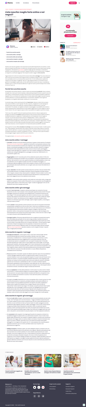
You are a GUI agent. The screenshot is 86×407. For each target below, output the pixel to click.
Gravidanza (11, 9)
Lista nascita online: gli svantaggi (14, 56)
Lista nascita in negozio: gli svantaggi (15, 61)
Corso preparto (52, 386)
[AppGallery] (43, 387)
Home (7, 9)
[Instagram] (38, 396)
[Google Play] (38, 387)
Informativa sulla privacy (71, 393)
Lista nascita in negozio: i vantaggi (14, 59)
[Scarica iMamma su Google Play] (40, 47)
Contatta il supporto (70, 386)
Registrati (72, 3)
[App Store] (34, 387)
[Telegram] (43, 396)
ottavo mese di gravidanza (14, 227)
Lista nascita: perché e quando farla (22, 136)
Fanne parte (70, 35)
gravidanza (21, 69)
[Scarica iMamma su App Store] (33, 47)
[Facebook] (34, 396)
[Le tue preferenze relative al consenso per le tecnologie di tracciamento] (84, 405)
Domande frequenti (70, 388)
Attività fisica (52, 388)
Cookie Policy (68, 391)
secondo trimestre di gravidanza (15, 144)
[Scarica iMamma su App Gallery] (46, 47)
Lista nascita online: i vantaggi (13, 54)
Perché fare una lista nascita (13, 52)
